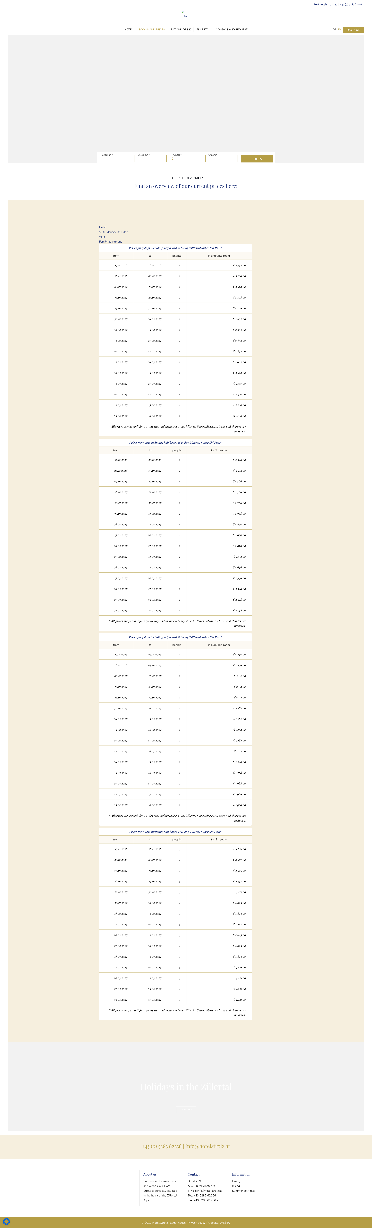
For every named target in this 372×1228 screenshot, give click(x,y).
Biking (236, 1186)
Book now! (353, 30)
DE (334, 29)
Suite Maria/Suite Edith (113, 232)
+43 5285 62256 (205, 1195)
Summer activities (243, 1191)
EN (339, 29)
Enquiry (257, 158)
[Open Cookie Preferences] (6, 1224)
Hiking (236, 1181)
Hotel (102, 227)
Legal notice (178, 1223)
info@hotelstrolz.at (324, 4)
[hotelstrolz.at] (186, 16)
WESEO (225, 1223)
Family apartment (110, 242)
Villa (102, 237)
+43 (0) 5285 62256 (351, 4)
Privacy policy (196, 1223)
